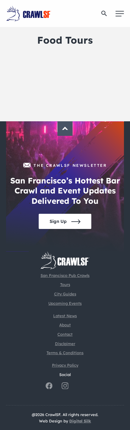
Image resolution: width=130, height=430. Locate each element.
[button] (104, 13)
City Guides (65, 293)
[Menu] (119, 13)
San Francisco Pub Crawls (65, 275)
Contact (65, 334)
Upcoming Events (65, 303)
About (65, 324)
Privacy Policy (65, 365)
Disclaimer (65, 343)
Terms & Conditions (65, 352)
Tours (65, 284)
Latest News (65, 315)
